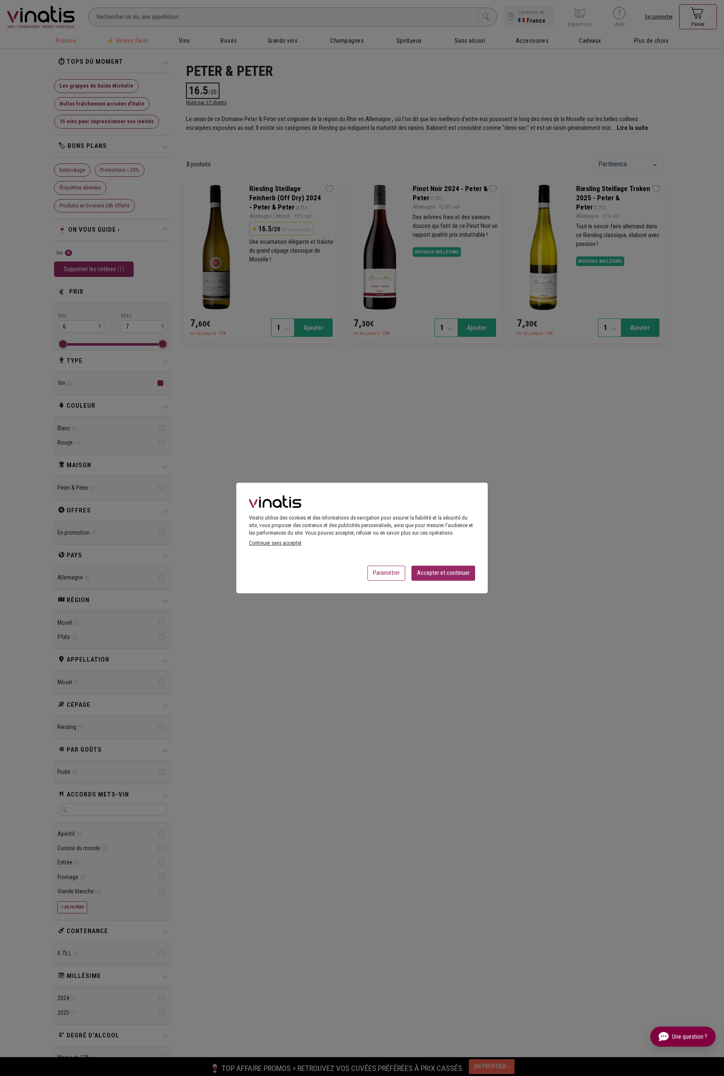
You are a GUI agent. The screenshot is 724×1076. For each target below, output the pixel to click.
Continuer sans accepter (275, 543)
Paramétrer (386, 573)
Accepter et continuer (443, 573)
